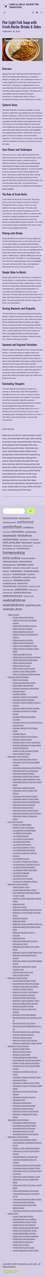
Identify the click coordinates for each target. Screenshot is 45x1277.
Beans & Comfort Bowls (22, 1052)
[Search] (30, 511)
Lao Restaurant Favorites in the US (26, 864)
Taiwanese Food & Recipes (18, 1137)
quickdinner (31, 574)
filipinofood (37, 542)
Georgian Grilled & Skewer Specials (26, 708)
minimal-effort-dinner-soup (30, 467)
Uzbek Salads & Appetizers (23, 1242)
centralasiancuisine (9, 522)
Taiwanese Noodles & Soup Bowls (26, 1191)
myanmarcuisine (31, 571)
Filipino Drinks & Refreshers (23, 643)
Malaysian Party (19, 938)
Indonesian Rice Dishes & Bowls (25, 796)
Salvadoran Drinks (20, 1080)
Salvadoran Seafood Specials (24, 1106)
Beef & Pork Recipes (20, 680)
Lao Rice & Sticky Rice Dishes (24, 867)
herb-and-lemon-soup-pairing (27, 454)
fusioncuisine (17, 545)
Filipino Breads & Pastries (22, 629)
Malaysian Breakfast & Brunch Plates (27, 910)
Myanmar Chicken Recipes (23, 989)
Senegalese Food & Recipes (18, 1120)
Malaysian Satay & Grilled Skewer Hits (27, 952)
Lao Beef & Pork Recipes (22, 833)
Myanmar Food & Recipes (18, 978)
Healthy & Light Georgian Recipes (25, 751)
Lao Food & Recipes (15, 822)
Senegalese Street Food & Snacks (25, 1134)
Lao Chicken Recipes (21, 836)
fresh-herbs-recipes (16, 451)
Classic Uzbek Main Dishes (23, 1216)
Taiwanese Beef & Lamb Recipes (25, 1157)
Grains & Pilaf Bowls (20, 748)
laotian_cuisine (25, 568)
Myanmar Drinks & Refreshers (24, 998)
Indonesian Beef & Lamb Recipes (25, 771)
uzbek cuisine (33, 589)
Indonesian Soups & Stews (23, 808)
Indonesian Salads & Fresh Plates (25, 799)
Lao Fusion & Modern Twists (24, 847)
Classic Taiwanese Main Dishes (25, 1140)
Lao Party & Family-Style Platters (25, 862)
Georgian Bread (19, 691)
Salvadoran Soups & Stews (23, 1109)
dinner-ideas (6, 532)
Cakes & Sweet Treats (21, 887)
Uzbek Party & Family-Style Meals (25, 1236)
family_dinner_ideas (11, 542)
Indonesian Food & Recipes (18, 757)
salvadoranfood (7, 580)
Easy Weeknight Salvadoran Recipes (27, 1060)
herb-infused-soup (17, 461)
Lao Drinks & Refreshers (22, 845)
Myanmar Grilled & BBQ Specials (25, 1004)
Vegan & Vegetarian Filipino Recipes (26, 674)
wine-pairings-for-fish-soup (19, 490)
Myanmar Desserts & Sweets (24, 995)
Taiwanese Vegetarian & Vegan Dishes (27, 1211)
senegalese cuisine (21, 580)
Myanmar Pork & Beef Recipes (24, 1015)
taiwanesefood (23, 586)
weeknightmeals (33, 605)
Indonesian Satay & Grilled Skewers (26, 802)
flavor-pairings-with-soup (26, 445)
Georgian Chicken (19, 694)
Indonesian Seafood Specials (24, 805)
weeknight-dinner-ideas (22, 592)
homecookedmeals (22, 548)
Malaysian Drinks (19, 921)
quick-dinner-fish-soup (27, 474)
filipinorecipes (7, 545)
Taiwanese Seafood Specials (24, 1202)
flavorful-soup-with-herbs (13, 448)
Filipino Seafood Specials (22, 663)
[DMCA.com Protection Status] (10, 1272)
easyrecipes (10, 535)
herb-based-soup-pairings (13, 458)
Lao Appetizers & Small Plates (24, 830)
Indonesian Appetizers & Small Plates (27, 768)
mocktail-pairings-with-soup (14, 470)
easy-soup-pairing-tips (22, 442)
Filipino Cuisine (13, 615)
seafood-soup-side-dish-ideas (23, 480)
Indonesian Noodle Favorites (24, 788)
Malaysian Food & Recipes (18, 884)
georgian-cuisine (27, 545)
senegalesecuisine (9, 583)
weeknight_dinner (12, 609)
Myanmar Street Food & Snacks (25, 1040)
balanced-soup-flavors (12, 435)
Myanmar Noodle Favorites (23, 1006)
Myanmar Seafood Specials (23, 1035)
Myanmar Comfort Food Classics (25, 992)
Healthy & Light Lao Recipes (23, 828)
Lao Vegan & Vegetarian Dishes (25, 882)
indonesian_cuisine (25, 564)
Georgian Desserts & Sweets (23, 700)
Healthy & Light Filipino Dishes (24, 671)
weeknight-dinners (12, 595)
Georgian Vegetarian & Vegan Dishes (27, 745)
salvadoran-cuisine (29, 577)
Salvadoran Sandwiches (22, 1103)
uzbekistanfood (7, 592)
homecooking (14, 552)
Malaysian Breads (20, 907)
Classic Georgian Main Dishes (24, 683)
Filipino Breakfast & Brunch (23, 632)
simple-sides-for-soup (17, 486)
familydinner (25, 535)
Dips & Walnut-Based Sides (23, 686)
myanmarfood (7, 574)
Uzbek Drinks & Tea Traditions (24, 1225)
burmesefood (24, 518)
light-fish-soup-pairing (25, 464)
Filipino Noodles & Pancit (22, 654)
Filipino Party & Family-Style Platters (27, 657)
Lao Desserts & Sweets (21, 842)
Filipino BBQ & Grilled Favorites (24, 626)
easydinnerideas (30, 532)
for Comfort (13, 228)
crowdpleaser (28, 527)
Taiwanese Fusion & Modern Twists (26, 1177)
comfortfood (12, 527)
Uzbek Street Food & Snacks (23, 1248)
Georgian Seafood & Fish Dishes (25, 737)
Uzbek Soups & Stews (21, 1245)
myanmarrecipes (19, 574)
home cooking (11, 557)
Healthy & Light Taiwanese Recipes (26, 1148)
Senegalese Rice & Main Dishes (24, 1126)
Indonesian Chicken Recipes (23, 774)
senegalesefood (22, 583)
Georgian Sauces (19, 734)
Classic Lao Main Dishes (22, 825)
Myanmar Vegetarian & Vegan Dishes (27, 1043)
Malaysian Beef (19, 904)
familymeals (34, 539)
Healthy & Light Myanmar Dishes (25, 987)
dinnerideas (17, 531)
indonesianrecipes (9, 565)
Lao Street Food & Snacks (23, 879)
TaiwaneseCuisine (10, 586)
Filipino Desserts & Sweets (23, 640)
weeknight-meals (28, 596)
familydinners (24, 539)
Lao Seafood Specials (21, 873)
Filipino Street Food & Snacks (24, 669)
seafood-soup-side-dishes (13, 483)
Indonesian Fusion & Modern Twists (26, 779)
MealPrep (6, 571)
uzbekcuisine (21, 589)
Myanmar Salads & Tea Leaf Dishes (26, 1032)
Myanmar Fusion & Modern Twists (26, 1001)
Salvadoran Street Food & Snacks (25, 1111)
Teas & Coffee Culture (21, 975)
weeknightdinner (14, 600)
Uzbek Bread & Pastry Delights (24, 1219)
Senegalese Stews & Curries (23, 1131)
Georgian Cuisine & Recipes (18, 677)
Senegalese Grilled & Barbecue (24, 1123)
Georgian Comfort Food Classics (25, 697)
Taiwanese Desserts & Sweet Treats (26, 1168)
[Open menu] (4, 12)
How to (5, 74)
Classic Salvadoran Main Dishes (25, 1057)
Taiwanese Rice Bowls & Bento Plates (27, 1199)
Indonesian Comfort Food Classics (26, 776)
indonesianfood (25, 561)
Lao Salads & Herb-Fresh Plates (25, 870)
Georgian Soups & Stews (22, 740)
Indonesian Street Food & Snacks (25, 811)
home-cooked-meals (9, 548)
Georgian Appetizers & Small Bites (26, 688)
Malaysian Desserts (20, 918)
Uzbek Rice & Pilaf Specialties (24, 1239)
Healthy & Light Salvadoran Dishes (26, 1063)
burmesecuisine (10, 518)
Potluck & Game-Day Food (23, 972)
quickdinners (7, 577)
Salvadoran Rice (19, 1100)
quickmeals (17, 577)
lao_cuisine (34, 568)
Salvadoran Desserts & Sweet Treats (27, 1077)
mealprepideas (16, 571)
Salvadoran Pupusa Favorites (24, 1097)
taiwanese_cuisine (34, 586)
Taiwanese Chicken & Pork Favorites (27, 1165)
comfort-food (25, 521)
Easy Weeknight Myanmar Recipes (26, 984)
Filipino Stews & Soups (21, 666)
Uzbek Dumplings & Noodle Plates (26, 1228)
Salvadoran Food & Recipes (18, 1046)
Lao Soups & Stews (20, 876)
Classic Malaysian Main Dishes (24, 890)
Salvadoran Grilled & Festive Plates (26, 1083)
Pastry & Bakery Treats (21, 754)
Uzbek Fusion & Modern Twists (24, 1231)
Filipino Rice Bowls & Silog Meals (25, 660)
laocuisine (7, 568)
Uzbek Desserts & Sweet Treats (24, 1222)
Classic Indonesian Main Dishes (25, 759)
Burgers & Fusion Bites (21, 1055)
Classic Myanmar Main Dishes (24, 981)
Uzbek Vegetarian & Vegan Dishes (26, 1250)
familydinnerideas (11, 539)
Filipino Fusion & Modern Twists (25, 646)
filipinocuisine (26, 542)
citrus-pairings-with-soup (18, 438)
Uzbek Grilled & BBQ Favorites (24, 1233)
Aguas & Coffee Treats (21, 1049)
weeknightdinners (13, 604)
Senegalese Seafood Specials (24, 1128)
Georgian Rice (18, 725)
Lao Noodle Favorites (21, 859)
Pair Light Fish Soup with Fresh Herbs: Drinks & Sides (21, 24)
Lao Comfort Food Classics (23, 839)
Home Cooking (8, 189)
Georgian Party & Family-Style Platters (27, 723)
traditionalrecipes (8, 589)
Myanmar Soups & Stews (22, 1038)
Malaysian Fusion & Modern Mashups (27, 924)
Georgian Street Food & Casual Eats (26, 742)
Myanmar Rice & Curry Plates (24, 1023)
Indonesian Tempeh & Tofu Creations (27, 813)
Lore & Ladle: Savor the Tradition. (24, 6)
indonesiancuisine (10, 561)
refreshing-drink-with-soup (13, 477)
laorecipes (15, 568)
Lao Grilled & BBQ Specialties (24, 850)
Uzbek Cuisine (13, 1214)
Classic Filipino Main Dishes (23, 617)
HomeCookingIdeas (28, 558)
